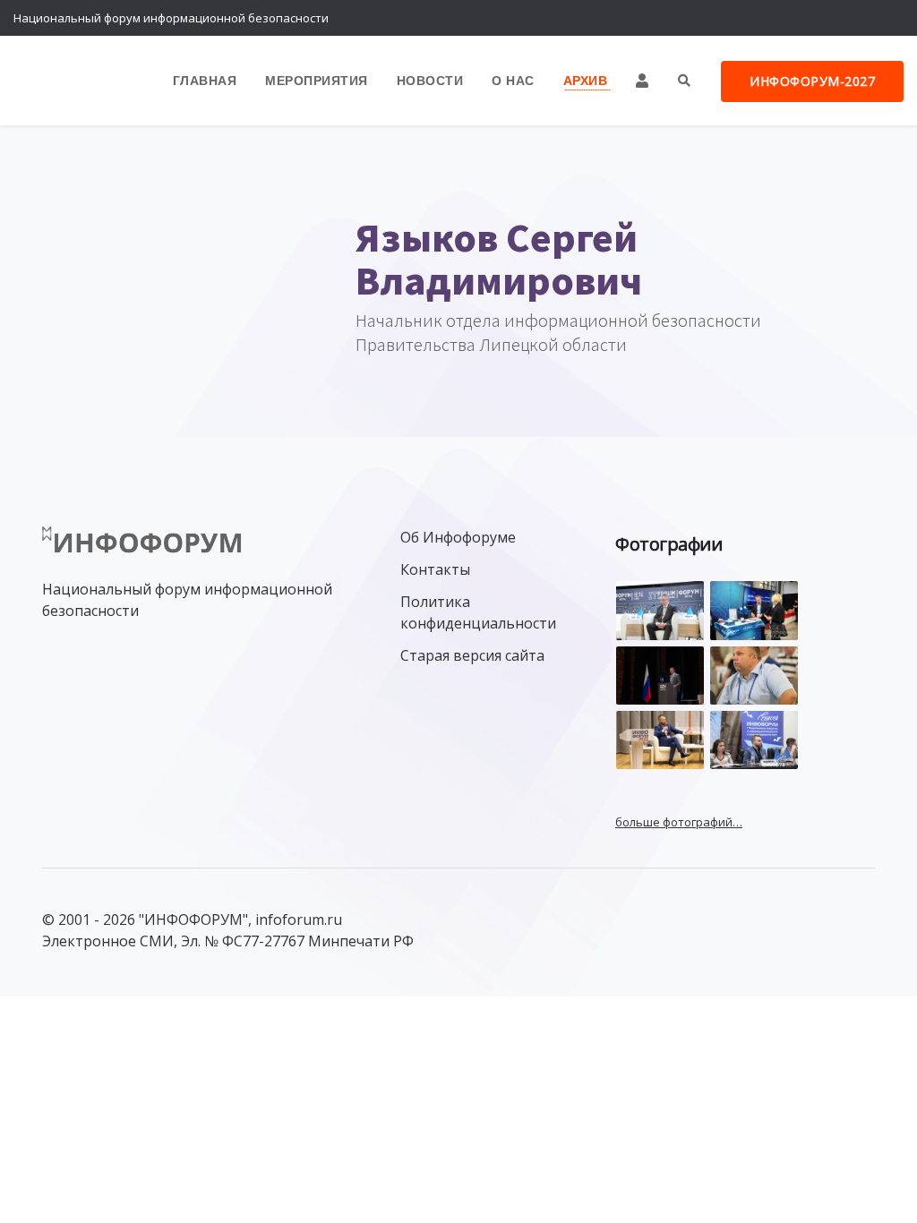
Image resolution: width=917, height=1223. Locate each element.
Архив (585, 80)
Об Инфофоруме (458, 537)
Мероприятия (316, 80)
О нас (513, 80)
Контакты (435, 569)
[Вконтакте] (850, 18)
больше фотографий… (678, 822)
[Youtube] (886, 18)
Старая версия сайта (472, 655)
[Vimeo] (814, 18)
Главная (205, 80)
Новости (430, 80)
